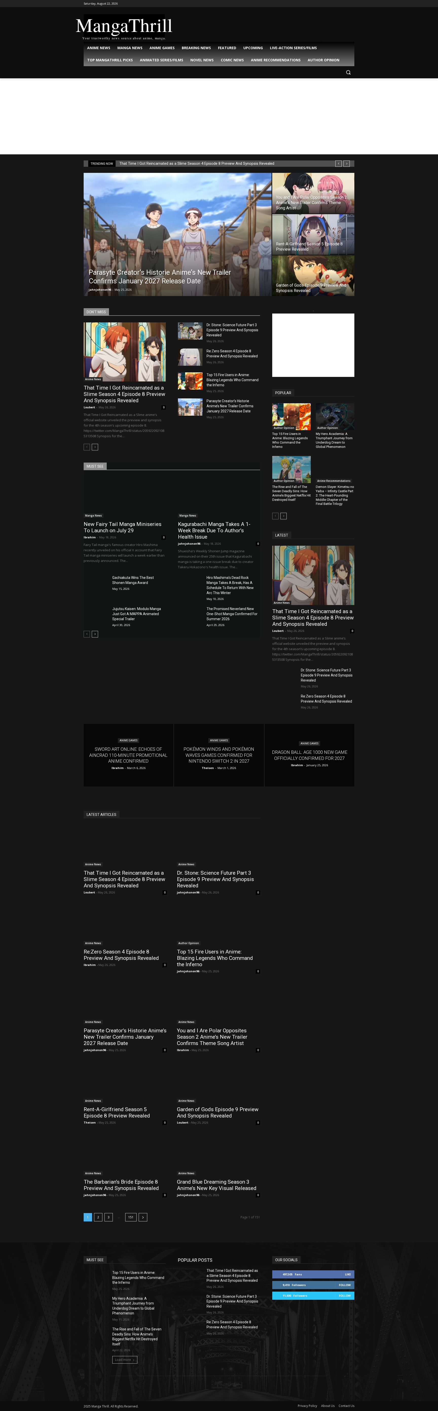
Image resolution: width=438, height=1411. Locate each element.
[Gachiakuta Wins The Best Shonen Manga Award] (96, 583)
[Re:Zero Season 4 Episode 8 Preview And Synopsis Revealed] (190, 357)
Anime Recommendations (334, 481)
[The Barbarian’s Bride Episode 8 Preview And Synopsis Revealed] (125, 1155)
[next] (346, 163)
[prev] (338, 163)
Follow (345, 1285)
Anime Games (128, 740)
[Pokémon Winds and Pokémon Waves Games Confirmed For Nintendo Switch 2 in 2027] (219, 755)
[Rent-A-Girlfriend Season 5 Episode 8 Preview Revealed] (313, 234)
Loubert (89, 407)
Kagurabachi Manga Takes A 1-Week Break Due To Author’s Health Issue (214, 530)
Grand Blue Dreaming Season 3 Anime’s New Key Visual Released (217, 1185)
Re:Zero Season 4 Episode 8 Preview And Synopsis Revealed (121, 955)
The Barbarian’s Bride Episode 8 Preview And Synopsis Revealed (121, 1185)
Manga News (93, 515)
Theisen (90, 1122)
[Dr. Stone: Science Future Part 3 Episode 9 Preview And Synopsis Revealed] (190, 331)
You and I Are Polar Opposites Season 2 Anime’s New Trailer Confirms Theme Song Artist (212, 1037)
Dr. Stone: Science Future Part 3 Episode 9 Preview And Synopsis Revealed (232, 330)
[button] (348, 72)
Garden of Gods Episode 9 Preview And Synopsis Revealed (218, 1112)
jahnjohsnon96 (100, 289)
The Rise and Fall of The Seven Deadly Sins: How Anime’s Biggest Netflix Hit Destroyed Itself (291, 493)
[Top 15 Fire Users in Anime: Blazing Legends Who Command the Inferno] (190, 381)
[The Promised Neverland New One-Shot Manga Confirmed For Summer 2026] (190, 615)
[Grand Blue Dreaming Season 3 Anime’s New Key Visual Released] (218, 1155)
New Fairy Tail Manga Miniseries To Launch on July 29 (122, 527)
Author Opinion (284, 428)
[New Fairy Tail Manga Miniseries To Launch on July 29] (125, 497)
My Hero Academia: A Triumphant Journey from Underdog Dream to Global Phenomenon (334, 440)
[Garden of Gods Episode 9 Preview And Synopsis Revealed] (313, 275)
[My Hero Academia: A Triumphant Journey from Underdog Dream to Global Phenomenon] (335, 416)
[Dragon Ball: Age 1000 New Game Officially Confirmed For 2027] (309, 755)
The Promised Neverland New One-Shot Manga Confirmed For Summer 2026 (232, 614)
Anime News (93, 379)
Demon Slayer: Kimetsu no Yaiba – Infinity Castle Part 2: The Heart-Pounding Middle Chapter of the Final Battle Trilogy (335, 495)
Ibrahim (90, 537)
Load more (123, 1360)
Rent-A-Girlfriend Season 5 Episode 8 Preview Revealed (117, 1112)
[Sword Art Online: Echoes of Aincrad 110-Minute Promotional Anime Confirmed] (128, 755)
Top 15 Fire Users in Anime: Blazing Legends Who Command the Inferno (233, 380)
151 (131, 1217)
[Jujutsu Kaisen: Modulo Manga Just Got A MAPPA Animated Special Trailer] (96, 615)
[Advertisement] (219, 116)
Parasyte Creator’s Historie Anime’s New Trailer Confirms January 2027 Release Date (230, 406)
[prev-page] (87, 447)
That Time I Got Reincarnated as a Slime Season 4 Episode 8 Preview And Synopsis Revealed (196, 163)
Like (348, 1274)
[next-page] (95, 447)
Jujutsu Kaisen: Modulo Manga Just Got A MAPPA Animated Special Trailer (136, 614)
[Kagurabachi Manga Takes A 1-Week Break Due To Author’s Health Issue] (219, 497)
